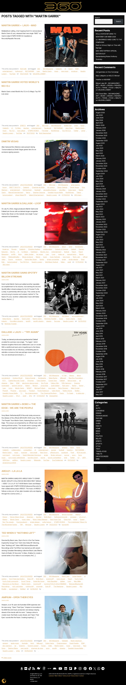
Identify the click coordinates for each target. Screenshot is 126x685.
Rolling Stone (67, 391)
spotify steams (38, 321)
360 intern (77, 195)
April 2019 (99, 336)
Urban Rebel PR (20, 195)
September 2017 (101, 384)
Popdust (32, 391)
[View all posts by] (42, 589)
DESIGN (98, 413)
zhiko (18, 651)
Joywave (73, 517)
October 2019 (101, 321)
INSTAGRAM (29, 71)
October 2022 (101, 229)
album (64, 247)
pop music (22, 391)
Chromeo (30, 381)
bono (82, 126)
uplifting (15, 460)
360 (38, 69)
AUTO (98, 408)
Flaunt (74, 252)
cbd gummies (100, 72)
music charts (70, 319)
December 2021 (101, 255)
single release (73, 259)
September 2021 (101, 262)
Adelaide (65, 641)
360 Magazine (48, 69)
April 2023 (99, 214)
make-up (61, 254)
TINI (21, 525)
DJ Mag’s (25, 252)
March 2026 (100, 125)
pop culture (21, 131)
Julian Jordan (29, 254)
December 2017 (101, 377)
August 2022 (100, 234)
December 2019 (101, 316)
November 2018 (101, 349)
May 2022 (99, 242)
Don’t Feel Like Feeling (17, 579)
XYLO (18, 396)
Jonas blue (44, 386)
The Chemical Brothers (48, 393)
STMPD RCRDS (33, 131)
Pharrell (5, 391)
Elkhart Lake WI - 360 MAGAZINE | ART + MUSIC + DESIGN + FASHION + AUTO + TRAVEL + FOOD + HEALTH (109, 85)
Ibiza (20, 254)
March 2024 (100, 186)
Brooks (14, 249)
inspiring (70, 450)
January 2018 (100, 374)
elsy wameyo (7, 646)
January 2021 (100, 283)
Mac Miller (77, 581)
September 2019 (101, 323)
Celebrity (59, 69)
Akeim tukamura (76, 641)
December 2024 (101, 163)
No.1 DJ (12, 131)
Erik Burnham (27, 190)
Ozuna (10, 259)
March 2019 (100, 339)
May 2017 (99, 395)
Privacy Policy (74, 675)
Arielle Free (68, 126)
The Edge (45, 131)
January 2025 (100, 161)
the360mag (55, 131)
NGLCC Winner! (114, 76)
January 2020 (101, 313)
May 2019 (99, 334)
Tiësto (78, 192)
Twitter (76, 131)
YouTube (12, 74)
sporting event (33, 458)
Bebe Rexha (7, 319)
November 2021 (101, 257)
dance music (72, 381)
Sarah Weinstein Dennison (32, 455)
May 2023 (99, 212)
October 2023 (101, 199)
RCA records (81, 453)
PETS (98, 433)
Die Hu (12, 252)
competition (27, 450)
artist (76, 126)
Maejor (5, 519)
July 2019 (99, 328)
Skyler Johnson (56, 455)
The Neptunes (58, 586)
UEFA (84, 458)
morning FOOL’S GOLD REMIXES (55, 584)
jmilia (50, 646)
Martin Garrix (47, 71)
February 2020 (101, 311)
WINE (98, 459)
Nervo (28, 192)
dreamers (30, 517)
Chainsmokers (62, 643)
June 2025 (99, 148)
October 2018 (101, 351)
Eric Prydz (44, 383)
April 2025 (99, 153)
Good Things (25, 581)
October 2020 (101, 290)
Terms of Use (66, 675)
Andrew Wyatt (17, 378)
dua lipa (26, 128)
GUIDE (98, 423)
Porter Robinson (43, 391)
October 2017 (100, 382)
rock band (6, 455)
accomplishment (77, 316)
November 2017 (101, 379)
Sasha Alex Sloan (31, 259)
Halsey (27, 386)
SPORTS (99, 444)
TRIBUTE (99, 454)
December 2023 (101, 194)
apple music (15, 643)
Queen (82, 519)
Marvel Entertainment (15, 192)
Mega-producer (27, 257)
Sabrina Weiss (13, 648)
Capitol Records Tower (16, 381)
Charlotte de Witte (38, 187)
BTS (4, 381)
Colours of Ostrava (61, 249)
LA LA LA (82, 517)
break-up (6, 249)
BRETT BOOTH (14, 187)
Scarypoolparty (21, 522)
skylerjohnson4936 (9, 463)
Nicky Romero (63, 388)
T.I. (21, 393)
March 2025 (100, 156)
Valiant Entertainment (36, 195)
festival (66, 252)
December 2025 (101, 133)
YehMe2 (23, 589)
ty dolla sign (80, 393)
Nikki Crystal (75, 388)
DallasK (73, 249)
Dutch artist (26, 319)
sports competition (54, 458)
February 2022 (101, 250)
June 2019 (99, 331)
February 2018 (101, 372)
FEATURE (23, 69)
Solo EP (48, 586)
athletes (64, 448)
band (72, 448)
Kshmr (81, 386)
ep (15, 646)
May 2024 (99, 181)
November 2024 (101, 166)
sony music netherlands (16, 458)
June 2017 (99, 392)
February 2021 (101, 280)
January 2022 (100, 252)
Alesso (71, 375)
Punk (72, 453)
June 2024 (99, 179)
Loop (53, 254)
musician (24, 453)
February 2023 (101, 219)
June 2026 (99, 118)
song (74, 455)
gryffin (13, 254)
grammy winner (17, 386)
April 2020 (99, 306)
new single (33, 453)
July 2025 (99, 146)
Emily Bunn (47, 517)
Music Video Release (40, 519)
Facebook (47, 128)
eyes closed (61, 579)
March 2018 (100, 369)
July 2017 (99, 389)
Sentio (42, 259)
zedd (69, 262)
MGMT (29, 388)
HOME (98, 428)
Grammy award (33, 646)
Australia (25, 643)
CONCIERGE (100, 411)
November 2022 (101, 227)
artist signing (75, 185)
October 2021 (100, 260)
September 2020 (102, 293)
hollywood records (60, 517)
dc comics (51, 187)
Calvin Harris (49, 643)
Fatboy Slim (55, 383)
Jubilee (62, 581)
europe (53, 450)
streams (62, 648)
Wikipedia (37, 460)
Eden (11, 383)
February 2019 (101, 341)
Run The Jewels (8, 522)
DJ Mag (18, 128)
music (56, 71)
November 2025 (101, 135)
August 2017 (100, 387)
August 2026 (100, 113)
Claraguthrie (53, 396)
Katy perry (65, 386)
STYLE (98, 446)
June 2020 (99, 301)
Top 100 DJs (66, 131)
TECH (98, 449)
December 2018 (101, 346)
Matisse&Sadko (13, 257)
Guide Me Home (38, 581)
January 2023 (100, 222)
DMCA (60, 675)
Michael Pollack (39, 388)
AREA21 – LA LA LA (12, 471)
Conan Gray (52, 381)
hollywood (18, 71)
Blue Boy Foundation (76, 378)
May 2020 (99, 303)
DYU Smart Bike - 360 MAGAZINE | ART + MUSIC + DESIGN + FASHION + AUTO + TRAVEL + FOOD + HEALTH (109, 96)
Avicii (32, 643)
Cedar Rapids (77, 576)
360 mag (45, 126)
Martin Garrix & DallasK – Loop (21, 203)
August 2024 (100, 174)
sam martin (24, 648)
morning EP (37, 584)
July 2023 (99, 207)
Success (57, 321)
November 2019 (101, 318)
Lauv (38, 71)
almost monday (67, 514)
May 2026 (99, 120)
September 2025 (102, 141)
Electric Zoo (44, 252)
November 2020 (101, 288)
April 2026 (99, 123)
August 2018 (100, 356)
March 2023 (100, 217)
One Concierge (113, 72)
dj (65, 69)
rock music (16, 455)
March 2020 (100, 308)
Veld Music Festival (51, 262)
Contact (81, 675)
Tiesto (61, 393)
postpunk (64, 453)
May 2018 (99, 364)
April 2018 (99, 367)
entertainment (7, 71)
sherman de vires (37, 648)
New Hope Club (55, 519)
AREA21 (78, 514)
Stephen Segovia (39, 192)
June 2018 (99, 362)
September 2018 (101, 354)
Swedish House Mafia (55, 192)
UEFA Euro (6, 460)
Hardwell (37, 190)
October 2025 (101, 138)
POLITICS (99, 436)
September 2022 (102, 232)
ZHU (30, 396)
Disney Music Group (17, 517)
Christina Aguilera (34, 249)
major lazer (72, 190)
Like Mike (62, 190)
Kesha (74, 386)
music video (26, 519)
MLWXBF (107, 79)
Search (97, 18)
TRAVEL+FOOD (101, 451)
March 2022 (100, 247)
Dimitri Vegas (74, 187)
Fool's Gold (79, 579)
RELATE (98, 439)
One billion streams (16, 321)
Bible (56, 675)
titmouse (28, 525)
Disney (5, 517)
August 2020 (100, 295)
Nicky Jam (76, 257)
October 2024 (101, 168)
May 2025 (99, 151)
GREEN (98, 421)
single (64, 259)
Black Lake (65, 576)
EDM (77, 69)
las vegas (39, 254)
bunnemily (65, 525)
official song (54, 453)
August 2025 (100, 143)
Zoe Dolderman (57, 460)
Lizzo (10, 388)
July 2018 (99, 359)
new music (65, 71)
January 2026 (101, 130)
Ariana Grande (30, 378)
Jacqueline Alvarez (49, 190)
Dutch (71, 69)
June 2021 (99, 270)
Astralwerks (79, 247)
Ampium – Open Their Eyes (17, 597)
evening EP (50, 579)
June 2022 (99, 240)
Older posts (7, 658)
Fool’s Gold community (10, 581)
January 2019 (100, 344)
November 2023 (101, 196)
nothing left (30, 586)
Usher (83, 131)
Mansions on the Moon (11, 584)
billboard (63, 378)
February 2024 (101, 189)
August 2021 (100, 265)
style (65, 458)
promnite (39, 586)
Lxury (69, 581)
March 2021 (100, 278)
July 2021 (99, 267)
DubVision (34, 252)
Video (63, 262)
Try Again (70, 393)
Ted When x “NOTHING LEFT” (19, 532)
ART (97, 406)
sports (43, 458)
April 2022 (99, 245)
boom (5, 187)
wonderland (13, 589)
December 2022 (101, 224)
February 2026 (101, 128)
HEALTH (98, 426)
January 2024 (100, 191)
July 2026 (99, 115)
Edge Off (30, 579)
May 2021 (99, 273)
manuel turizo (71, 254)
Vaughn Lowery (8, 133)
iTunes (43, 646)
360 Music (65, 316)
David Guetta (74, 643)
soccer (66, 455)
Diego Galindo (62, 187)
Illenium (35, 386)
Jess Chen (69, 128)
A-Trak (64, 375)
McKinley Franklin (50, 319)
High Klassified (52, 581)
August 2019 (100, 326)
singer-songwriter (53, 259)
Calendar (51, 675)
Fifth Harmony (66, 383)
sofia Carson (46, 522)
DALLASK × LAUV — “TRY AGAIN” (20, 332)
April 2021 (99, 275)
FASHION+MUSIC (102, 416)
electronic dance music (30, 383)
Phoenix (13, 391)
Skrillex (77, 391)
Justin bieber (55, 386)
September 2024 (102, 171)
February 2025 (101, 158)
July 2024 (99, 176)
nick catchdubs (17, 586)
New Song (43, 453)
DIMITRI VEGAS (10, 141)
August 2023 (100, 204)
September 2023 (102, 202)
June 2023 (99, 209)
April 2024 (99, 184)
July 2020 (99, 298)
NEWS (98, 431)
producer (74, 71)
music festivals (55, 257)
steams (48, 321)
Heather (98, 79)
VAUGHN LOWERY (39, 74)
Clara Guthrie (41, 381)
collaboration (47, 249)
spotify (28, 321)
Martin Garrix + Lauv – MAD (19, 25)
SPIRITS (23, 126)
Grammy (22, 646)
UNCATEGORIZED (26, 185)
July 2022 (99, 237)
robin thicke (56, 391)
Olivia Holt (67, 519)
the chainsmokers (31, 393)
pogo (75, 519)
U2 (78, 458)
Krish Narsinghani (45, 133)
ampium (5, 643)
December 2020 (101, 285)
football (61, 450)
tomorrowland (7, 195)
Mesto (38, 257)
